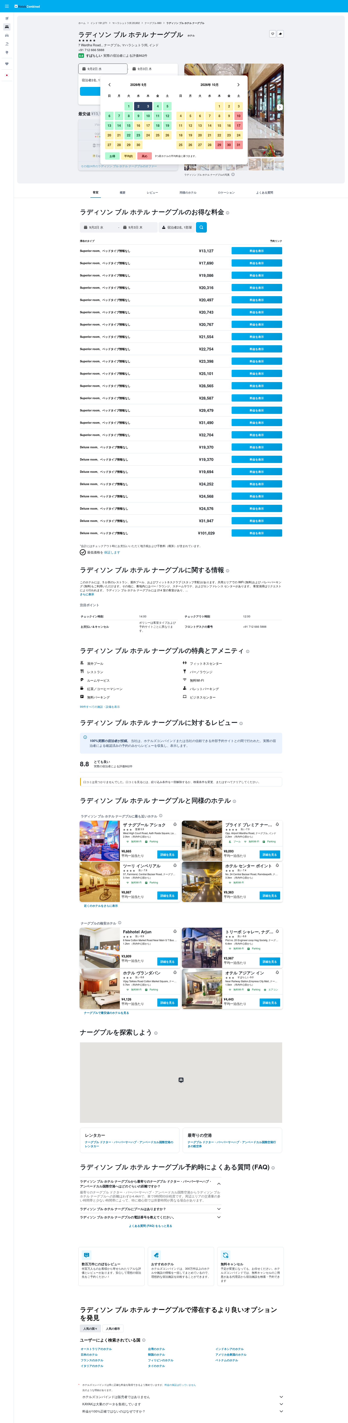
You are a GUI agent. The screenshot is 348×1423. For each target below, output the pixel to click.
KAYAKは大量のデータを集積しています (111, 1404)
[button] (6, 6)
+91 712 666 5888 (91, 49)
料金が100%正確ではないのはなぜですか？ (113, 1411)
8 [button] (129, 115)
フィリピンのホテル (160, 1360)
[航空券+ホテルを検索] (7, 44)
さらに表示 (87, 594)
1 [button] (129, 106)
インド (94, 23)
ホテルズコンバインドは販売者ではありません (116, 1396)
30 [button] (138, 144)
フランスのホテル (92, 1360)
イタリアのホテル (92, 1366)
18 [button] (158, 125)
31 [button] (238, 144)
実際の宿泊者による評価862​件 (125, 55)
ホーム (82, 23)
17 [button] (148, 125)
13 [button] (109, 125)
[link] (101, 906)
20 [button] (109, 135)
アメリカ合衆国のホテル (230, 1354)
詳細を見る (168, 854)
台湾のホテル (156, 1349)
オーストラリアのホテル (96, 1349)
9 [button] (138, 115)
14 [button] (119, 125)
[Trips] (7, 64)
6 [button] (109, 115)
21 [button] (119, 135)
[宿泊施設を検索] (7, 27)
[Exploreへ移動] (7, 52)
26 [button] (167, 135)
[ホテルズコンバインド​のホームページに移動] (27, 6)
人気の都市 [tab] (113, 1328)
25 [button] (158, 135)
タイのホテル (156, 1366)
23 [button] (138, 135)
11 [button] (158, 115)
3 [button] (148, 106)
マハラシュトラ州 (122, 23)
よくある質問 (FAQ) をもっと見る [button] (150, 1226)
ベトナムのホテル (226, 1360)
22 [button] (128, 135)
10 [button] (148, 115)
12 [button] (167, 115)
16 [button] (138, 125)
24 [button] (148, 135)
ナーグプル (151, 23)
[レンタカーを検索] (7, 35)
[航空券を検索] (7, 18)
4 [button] (158, 106)
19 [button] (167, 125)
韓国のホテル (156, 1354)
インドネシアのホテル (229, 1349)
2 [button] (138, 106)
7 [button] (119, 115)
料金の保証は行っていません (180, 1384)
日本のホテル (89, 1354)
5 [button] (167, 106)
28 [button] (119, 144)
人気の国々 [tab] (90, 1328)
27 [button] (109, 144)
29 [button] (128, 144)
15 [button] (128, 125)
